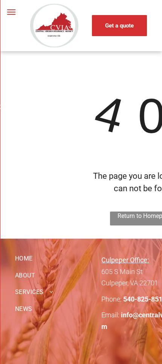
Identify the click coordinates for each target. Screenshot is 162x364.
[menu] (11, 12)
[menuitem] (58, 258)
